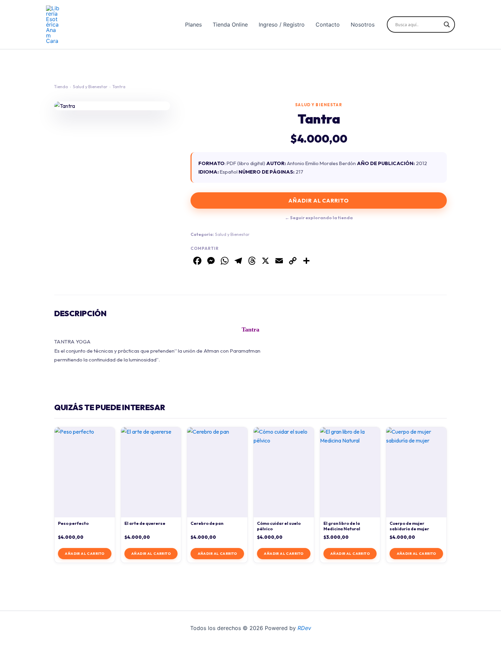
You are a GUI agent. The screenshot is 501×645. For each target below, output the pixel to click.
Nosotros (363, 24)
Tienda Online (230, 24)
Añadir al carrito (318, 200)
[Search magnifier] (447, 24)
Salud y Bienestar (90, 86)
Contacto (328, 24)
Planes (193, 24)
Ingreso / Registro (282, 24)
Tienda (61, 86)
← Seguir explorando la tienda (319, 217)
